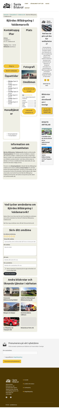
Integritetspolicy (28, 391)
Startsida (6, 14)
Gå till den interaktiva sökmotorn (47, 110)
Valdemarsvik (21, 14)
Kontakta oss (46, 84)
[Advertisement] (11, 56)
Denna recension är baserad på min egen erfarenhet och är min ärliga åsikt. (21, 269)
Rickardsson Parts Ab (27, 327)
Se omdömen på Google (29, 90)
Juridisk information (29, 383)
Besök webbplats (11, 71)
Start (26, 3)
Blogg (47, 3)
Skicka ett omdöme (10, 273)
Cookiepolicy (27, 387)
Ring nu (11, 66)
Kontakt (27, 7)
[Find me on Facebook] (45, 80)
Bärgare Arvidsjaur (9, 313)
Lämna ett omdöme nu (29, 111)
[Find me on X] (11, 397)
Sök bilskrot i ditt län (36, 3)
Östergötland (13, 14)
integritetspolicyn (17, 357)
